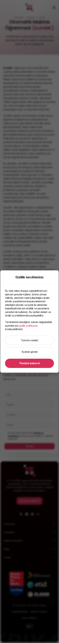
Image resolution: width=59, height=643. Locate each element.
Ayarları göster (29, 351)
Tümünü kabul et (29, 363)
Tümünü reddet (29, 340)
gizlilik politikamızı (28, 325)
